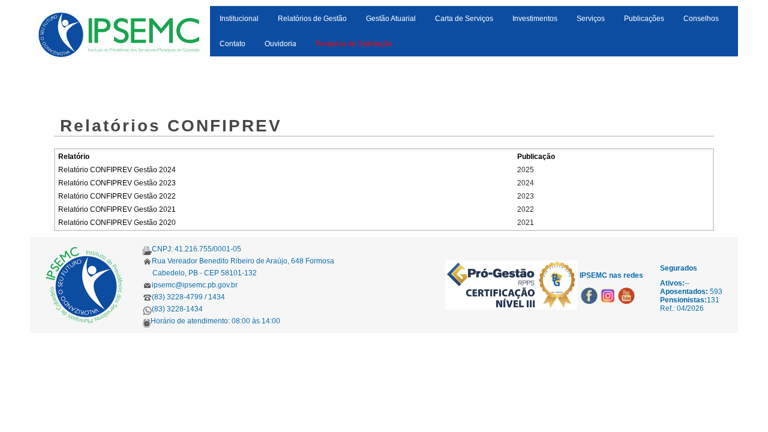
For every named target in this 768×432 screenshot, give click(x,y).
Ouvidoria (280, 44)
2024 (525, 183)
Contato (232, 44)
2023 (525, 196)
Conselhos (701, 18)
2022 (525, 209)
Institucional (239, 18)
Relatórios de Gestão (312, 18)
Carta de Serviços (464, 18)
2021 (525, 222)
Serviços (591, 18)
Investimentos (534, 18)
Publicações (644, 18)
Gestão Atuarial (391, 18)
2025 (525, 170)
